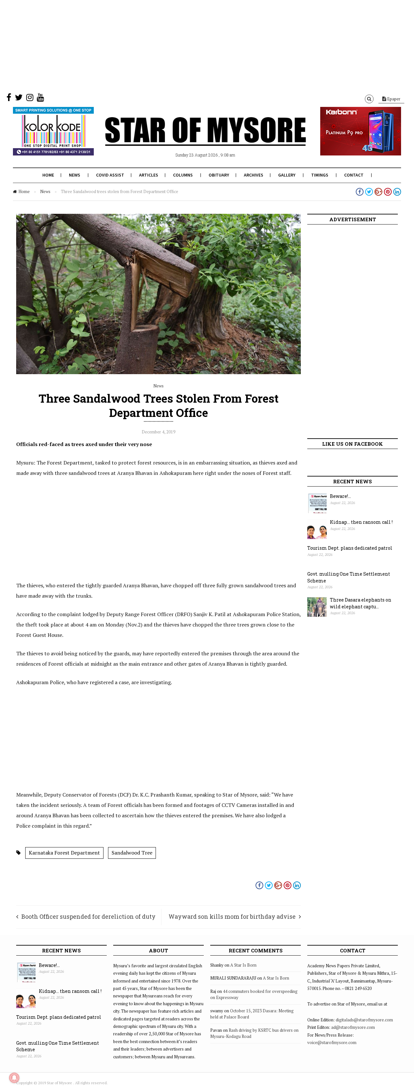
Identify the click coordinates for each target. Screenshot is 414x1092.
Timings (319, 175)
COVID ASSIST (110, 175)
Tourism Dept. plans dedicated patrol (349, 548)
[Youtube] (40, 99)
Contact (354, 175)
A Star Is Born (243, 965)
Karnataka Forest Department (64, 852)
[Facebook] (8, 99)
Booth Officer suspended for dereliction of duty (88, 916)
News (74, 175)
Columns (183, 175)
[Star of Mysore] (191, 139)
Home (48, 175)
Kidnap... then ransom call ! (361, 522)
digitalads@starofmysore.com (364, 1020)
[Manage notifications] (14, 1078)
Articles (148, 175)
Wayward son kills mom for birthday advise (232, 916)
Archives (253, 175)
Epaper (393, 99)
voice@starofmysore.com (331, 1042)
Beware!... (340, 496)
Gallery (286, 175)
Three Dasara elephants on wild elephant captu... (360, 603)
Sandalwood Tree (132, 852)
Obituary (219, 175)
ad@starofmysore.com (353, 1027)
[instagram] (29, 99)
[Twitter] (19, 99)
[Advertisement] (194, 45)
